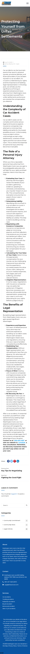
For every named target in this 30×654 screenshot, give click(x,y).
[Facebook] (8, 461)
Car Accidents (6, 597)
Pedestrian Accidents (8, 601)
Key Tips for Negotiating (11, 471)
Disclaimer (23, 644)
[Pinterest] (14, 461)
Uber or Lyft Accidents (8, 608)
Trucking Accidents (8, 599)
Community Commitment (15, 520)
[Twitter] (11, 461)
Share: (3, 461)
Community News (15, 524)
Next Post (3, 475)
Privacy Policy (12, 646)
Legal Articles (15, 529)
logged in (14, 494)
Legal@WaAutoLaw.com (11, 585)
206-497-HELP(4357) (10, 582)
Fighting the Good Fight (11, 478)
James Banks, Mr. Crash (11, 64)
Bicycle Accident (7, 604)
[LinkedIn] (17, 461)
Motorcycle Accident (8, 606)
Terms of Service (22, 646)
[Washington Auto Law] (6, 3)
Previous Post (5, 468)
